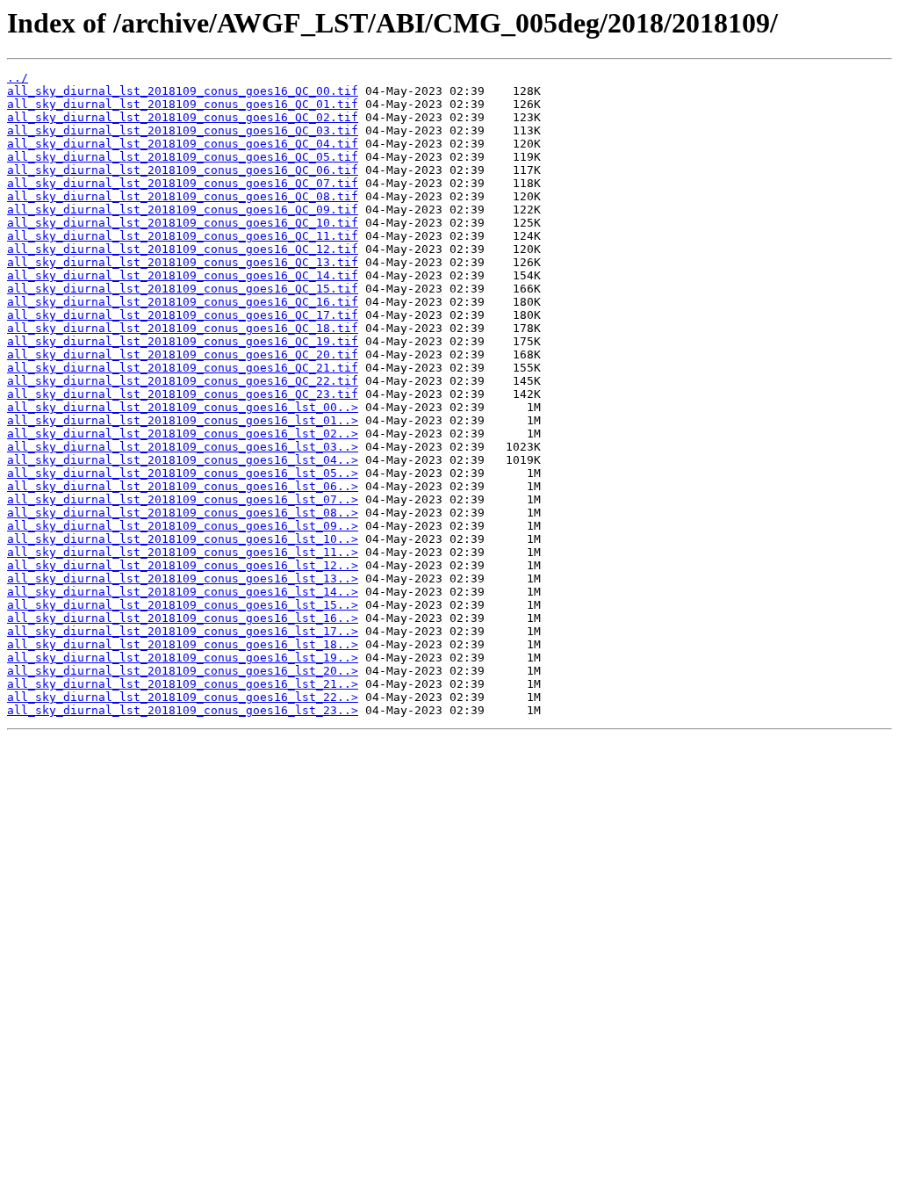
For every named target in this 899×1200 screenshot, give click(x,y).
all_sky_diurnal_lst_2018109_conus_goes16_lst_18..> (182, 644)
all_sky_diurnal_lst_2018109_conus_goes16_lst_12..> (182, 565)
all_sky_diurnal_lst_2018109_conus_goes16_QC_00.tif (182, 91)
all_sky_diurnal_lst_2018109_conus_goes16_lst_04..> (182, 459)
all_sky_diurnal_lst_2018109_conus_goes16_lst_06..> (182, 486)
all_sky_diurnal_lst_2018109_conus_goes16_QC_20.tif (182, 354)
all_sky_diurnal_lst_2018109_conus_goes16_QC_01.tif (182, 104)
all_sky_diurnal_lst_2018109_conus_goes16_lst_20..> (182, 670)
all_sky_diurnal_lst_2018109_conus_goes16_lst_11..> (182, 552)
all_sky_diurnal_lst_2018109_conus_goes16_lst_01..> (182, 420)
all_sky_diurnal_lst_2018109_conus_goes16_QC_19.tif (182, 341)
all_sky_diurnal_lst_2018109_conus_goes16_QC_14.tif (182, 275)
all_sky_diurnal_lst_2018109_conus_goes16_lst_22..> (182, 697)
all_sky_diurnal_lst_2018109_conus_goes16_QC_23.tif (182, 394)
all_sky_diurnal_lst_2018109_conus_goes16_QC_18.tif (182, 328)
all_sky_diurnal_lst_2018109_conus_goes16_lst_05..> (182, 473)
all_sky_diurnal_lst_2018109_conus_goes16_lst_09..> (182, 525)
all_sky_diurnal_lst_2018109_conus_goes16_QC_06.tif (182, 170)
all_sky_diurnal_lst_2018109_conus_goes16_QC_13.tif (182, 262)
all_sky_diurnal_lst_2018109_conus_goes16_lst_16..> (182, 618)
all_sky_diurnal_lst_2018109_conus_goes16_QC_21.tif (182, 367)
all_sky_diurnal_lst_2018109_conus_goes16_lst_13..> (182, 578)
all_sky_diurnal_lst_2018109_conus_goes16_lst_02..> (182, 433)
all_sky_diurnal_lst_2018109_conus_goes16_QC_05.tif (182, 156)
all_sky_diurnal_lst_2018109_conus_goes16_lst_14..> (182, 591)
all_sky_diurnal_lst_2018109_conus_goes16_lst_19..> (182, 657)
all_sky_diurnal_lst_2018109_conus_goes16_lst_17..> (182, 631)
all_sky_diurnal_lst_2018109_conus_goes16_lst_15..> (182, 604)
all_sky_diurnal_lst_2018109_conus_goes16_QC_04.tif (182, 143)
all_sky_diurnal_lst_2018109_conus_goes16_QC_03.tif (182, 130)
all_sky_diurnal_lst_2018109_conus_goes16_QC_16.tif (182, 301)
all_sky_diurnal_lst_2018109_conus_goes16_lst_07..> (182, 499)
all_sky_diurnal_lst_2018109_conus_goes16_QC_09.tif (182, 209)
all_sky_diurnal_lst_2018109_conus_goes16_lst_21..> (182, 683)
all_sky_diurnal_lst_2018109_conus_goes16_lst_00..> (182, 407)
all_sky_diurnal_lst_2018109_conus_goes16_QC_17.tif (182, 315)
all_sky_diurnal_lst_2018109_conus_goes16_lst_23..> (182, 710)
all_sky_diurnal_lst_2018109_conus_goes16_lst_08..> (182, 512)
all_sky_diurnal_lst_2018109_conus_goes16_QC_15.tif (182, 288)
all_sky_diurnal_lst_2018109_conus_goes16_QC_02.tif (182, 117)
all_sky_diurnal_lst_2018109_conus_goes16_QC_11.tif (182, 235)
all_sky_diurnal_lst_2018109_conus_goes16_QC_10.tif (182, 222)
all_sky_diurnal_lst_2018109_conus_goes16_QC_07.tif (182, 183)
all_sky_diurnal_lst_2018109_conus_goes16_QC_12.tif (182, 249)
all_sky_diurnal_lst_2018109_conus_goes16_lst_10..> (182, 539)
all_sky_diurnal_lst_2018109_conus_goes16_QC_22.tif (182, 380)
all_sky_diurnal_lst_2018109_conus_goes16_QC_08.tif (182, 196)
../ (17, 77)
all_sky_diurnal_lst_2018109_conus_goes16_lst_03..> (182, 446)
